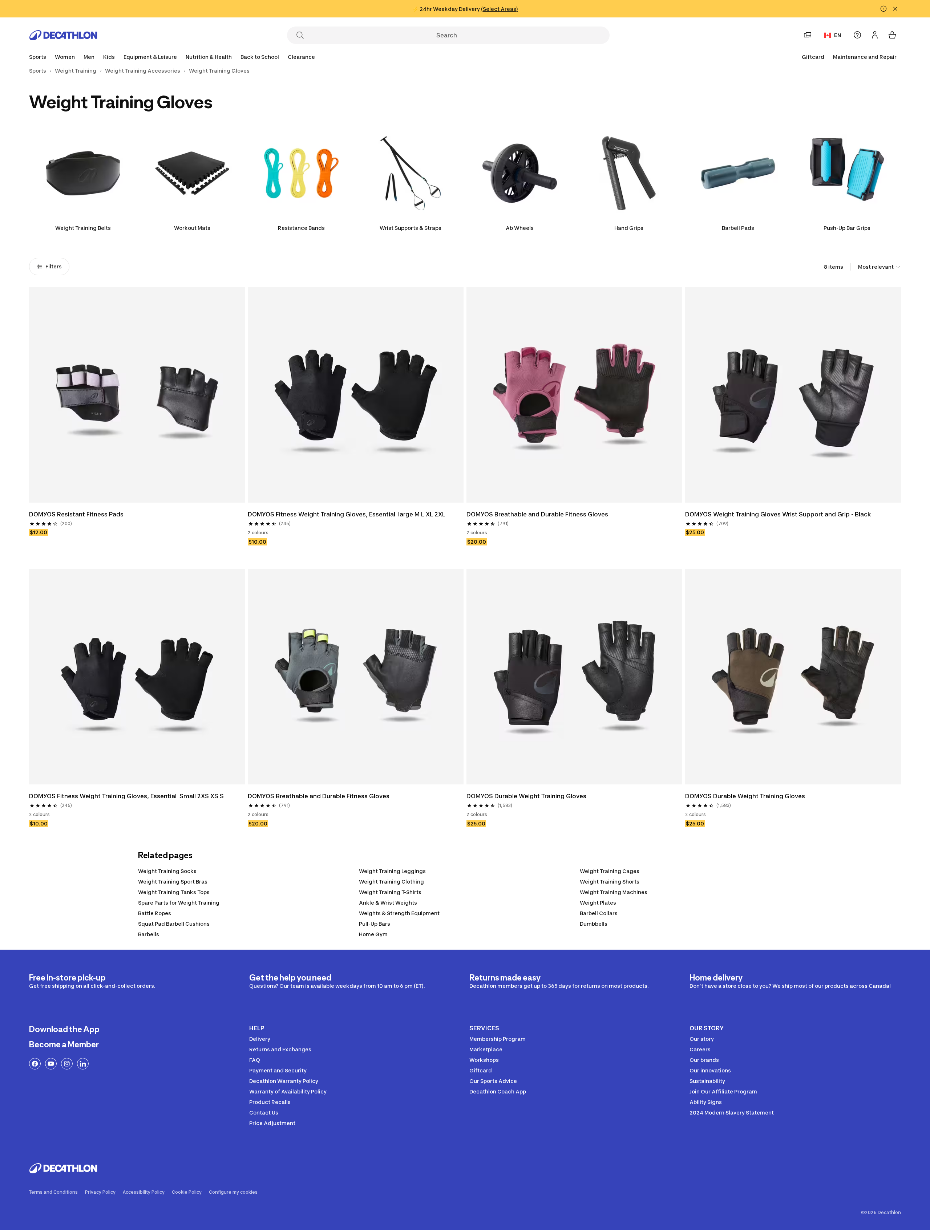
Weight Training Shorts (609, 881)
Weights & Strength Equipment (399, 913)
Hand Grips (628, 228)
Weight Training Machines (613, 892)
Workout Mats (192, 228)
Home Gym (373, 934)
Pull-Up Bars (374, 924)
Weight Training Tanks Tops (174, 892)
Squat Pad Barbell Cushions (174, 924)
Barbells (148, 934)
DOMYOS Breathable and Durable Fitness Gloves (537, 514)
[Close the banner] (895, 9)
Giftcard (813, 57)
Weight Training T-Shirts (390, 892)
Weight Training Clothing (391, 881)
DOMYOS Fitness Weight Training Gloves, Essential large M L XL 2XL (346, 514)
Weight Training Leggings (392, 871)
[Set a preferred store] (807, 35)
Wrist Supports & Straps (410, 228)
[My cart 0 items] (892, 35)
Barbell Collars (599, 913)
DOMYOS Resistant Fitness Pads (76, 514)
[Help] (857, 35)
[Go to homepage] (63, 35)
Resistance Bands (301, 228)
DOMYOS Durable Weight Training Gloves (526, 796)
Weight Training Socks (167, 871)
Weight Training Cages (609, 871)
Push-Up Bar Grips (847, 228)
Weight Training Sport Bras (172, 881)
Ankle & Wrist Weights (388, 903)
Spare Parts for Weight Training (178, 903)
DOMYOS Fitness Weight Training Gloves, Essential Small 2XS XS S (126, 796)
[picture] (137, 395)
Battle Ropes (154, 913)
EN (837, 35)
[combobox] (879, 267)
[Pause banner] (883, 9)
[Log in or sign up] (875, 35)
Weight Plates (598, 903)
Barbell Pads (738, 228)
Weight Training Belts (83, 228)
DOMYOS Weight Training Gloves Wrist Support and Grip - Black (778, 514)
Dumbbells (593, 924)
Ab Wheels (520, 228)
